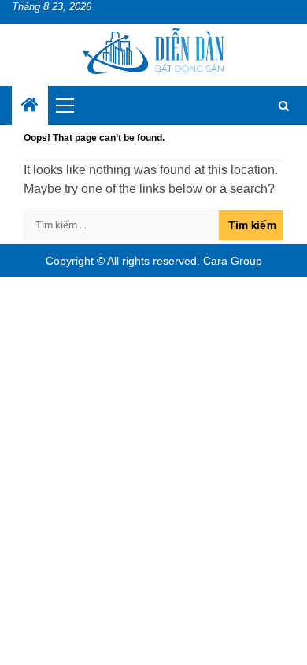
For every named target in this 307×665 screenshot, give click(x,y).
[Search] (284, 106)
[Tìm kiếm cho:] (121, 225)
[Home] (30, 106)
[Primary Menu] (71, 105)
